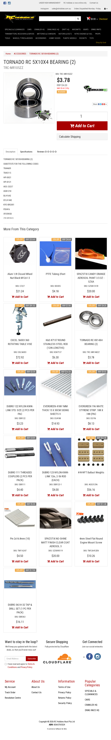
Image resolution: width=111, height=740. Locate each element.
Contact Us (94, 3)
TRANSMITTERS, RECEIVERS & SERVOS (19, 34)
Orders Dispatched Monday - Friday (87, 9)
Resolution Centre (13, 697)
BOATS (85, 29)
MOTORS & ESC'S (65, 34)
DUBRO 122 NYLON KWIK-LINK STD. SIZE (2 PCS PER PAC (20, 410)
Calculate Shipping (70, 136)
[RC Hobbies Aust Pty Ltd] (19, 18)
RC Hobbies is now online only (75, 3)
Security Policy (65, 703)
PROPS (97, 34)
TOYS (91, 38)
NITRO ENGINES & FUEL (83, 34)
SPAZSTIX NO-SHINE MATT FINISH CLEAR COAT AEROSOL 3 (55, 542)
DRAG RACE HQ (53, 29)
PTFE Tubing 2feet (55, 274)
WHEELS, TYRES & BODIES (23, 38)
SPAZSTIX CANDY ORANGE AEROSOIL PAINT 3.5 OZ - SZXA (91, 277)
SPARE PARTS (96, 29)
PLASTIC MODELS (69, 38)
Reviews (41, 151)
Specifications (26, 151)
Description (10, 151)
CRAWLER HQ (39, 29)
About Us (36, 687)
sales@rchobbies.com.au (61, 9)
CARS (29, 29)
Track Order (10, 692)
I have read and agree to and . (21, 665)
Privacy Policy (26, 667)
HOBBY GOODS (54, 38)
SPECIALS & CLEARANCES (14, 29)
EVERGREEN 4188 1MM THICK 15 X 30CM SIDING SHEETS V (55, 410)
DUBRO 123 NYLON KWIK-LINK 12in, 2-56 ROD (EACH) (55, 476)
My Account (10, 687)
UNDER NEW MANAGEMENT (49, 3)
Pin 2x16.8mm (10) (20, 538)
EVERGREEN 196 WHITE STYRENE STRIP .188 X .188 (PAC (91, 410)
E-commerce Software (54, 729)
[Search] (78, 18)
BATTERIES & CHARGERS (46, 34)
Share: (95, 104)
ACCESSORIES (41, 38)
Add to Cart (84, 125)
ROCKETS (83, 38)
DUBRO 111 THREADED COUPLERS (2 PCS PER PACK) (20, 476)
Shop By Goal (101, 42)
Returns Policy (64, 697)
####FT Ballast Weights (91, 472)
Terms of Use (64, 687)
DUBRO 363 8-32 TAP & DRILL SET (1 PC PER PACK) (20, 608)
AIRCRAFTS (76, 29)
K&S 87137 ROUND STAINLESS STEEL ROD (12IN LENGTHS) (55, 343)
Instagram (45, 9)
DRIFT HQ (65, 29)
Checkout (103, 19)
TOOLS (7, 38)
